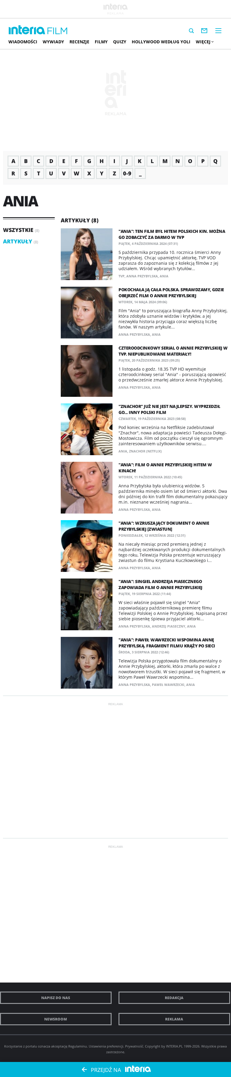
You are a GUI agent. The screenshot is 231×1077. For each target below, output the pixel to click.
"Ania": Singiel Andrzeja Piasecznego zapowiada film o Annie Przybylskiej (160, 584)
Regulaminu (77, 1046)
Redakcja (174, 997)
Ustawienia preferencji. (106, 1046)
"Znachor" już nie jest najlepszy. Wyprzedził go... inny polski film (169, 409)
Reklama (174, 1019)
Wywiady (53, 42)
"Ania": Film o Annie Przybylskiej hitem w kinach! (165, 468)
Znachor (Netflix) (145, 451)
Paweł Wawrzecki (168, 684)
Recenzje (79, 42)
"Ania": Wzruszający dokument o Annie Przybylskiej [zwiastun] (164, 526)
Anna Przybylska (142, 276)
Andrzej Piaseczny (168, 626)
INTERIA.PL (174, 1046)
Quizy (119, 42)
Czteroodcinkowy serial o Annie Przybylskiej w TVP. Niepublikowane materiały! (173, 351)
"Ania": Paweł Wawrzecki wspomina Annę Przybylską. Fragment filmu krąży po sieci (167, 643)
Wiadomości (22, 42)
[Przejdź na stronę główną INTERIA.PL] (27, 30)
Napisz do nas (55, 997)
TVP (122, 276)
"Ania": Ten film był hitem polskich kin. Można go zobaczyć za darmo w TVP (172, 234)
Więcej (203, 42)
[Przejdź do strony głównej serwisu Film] (57, 31)
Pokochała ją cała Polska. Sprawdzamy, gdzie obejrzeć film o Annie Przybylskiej (171, 292)
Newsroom (55, 1019)
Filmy (101, 42)
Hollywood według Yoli (161, 42)
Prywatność (134, 1046)
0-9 (127, 173)
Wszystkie (18, 229)
